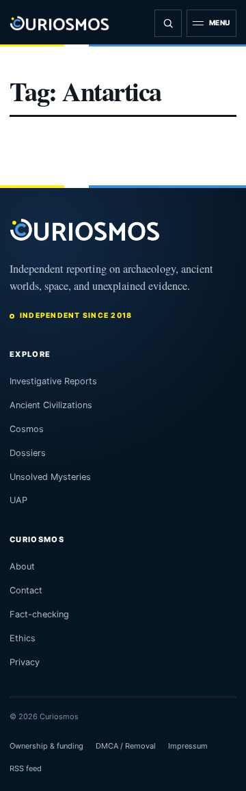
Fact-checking (39, 614)
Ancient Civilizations (51, 405)
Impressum (188, 746)
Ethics (23, 638)
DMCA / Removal (126, 746)
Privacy (25, 662)
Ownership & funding (46, 746)
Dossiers (28, 453)
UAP (18, 500)
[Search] (168, 23)
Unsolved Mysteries (50, 477)
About (22, 566)
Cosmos (27, 429)
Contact (26, 590)
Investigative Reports (53, 381)
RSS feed (26, 768)
